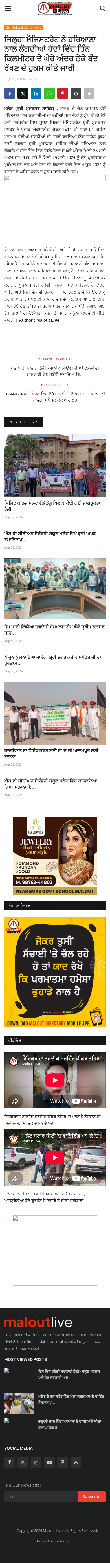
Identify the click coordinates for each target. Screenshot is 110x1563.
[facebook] (9, 1462)
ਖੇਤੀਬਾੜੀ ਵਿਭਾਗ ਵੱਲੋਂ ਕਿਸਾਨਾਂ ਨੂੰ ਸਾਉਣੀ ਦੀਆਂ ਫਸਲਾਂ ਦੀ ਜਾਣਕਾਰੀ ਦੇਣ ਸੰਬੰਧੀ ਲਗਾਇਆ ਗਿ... (55, 371)
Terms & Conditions (52, 1541)
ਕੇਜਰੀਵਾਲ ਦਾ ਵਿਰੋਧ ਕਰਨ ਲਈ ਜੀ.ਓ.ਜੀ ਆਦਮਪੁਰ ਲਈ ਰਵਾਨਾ (51, 753)
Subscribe (92, 1496)
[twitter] (22, 1462)
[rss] (76, 1462)
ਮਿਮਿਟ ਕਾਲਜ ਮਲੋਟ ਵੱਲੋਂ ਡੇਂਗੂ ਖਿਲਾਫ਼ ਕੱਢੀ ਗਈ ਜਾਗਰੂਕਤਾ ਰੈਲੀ (52, 506)
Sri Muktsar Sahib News (23, 27)
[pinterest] (62, 1462)
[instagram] (36, 1462)
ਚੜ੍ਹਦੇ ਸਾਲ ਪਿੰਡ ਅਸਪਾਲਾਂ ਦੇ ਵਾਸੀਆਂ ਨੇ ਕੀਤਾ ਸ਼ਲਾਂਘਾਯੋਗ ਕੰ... (69, 1424)
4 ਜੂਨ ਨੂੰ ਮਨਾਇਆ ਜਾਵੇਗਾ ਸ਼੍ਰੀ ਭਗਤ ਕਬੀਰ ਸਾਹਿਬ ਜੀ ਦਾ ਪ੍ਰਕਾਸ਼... (52, 660)
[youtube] (49, 1462)
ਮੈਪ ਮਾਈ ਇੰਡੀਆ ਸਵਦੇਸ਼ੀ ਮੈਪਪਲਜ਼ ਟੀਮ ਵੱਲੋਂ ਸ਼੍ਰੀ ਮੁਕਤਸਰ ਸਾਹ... (54, 630)
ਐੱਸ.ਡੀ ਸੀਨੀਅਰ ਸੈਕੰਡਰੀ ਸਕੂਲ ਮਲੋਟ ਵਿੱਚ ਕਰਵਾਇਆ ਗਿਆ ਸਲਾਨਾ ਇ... (50, 784)
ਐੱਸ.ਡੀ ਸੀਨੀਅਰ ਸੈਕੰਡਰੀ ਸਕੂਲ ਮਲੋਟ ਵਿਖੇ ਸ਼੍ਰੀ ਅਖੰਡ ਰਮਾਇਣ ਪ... (50, 536)
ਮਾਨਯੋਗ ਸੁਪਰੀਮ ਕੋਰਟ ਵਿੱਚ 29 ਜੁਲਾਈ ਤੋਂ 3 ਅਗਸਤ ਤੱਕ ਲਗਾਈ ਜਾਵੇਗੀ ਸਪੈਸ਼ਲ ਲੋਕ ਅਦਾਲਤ (55, 397)
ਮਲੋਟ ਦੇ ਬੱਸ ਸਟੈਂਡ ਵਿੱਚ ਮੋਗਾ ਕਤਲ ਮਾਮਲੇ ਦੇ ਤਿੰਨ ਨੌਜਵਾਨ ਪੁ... (71, 1399)
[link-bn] (55, 856)
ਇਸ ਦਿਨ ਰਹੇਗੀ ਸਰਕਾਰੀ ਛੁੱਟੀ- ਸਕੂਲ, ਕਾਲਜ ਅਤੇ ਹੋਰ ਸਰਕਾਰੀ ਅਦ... (69, 1374)
